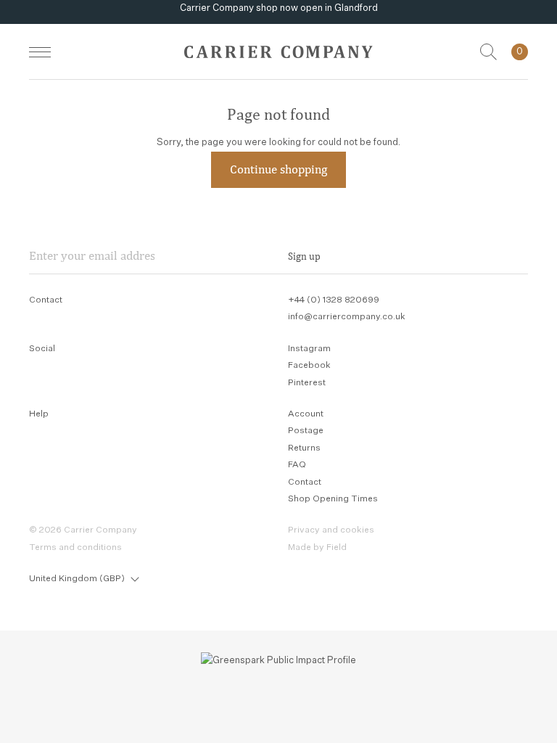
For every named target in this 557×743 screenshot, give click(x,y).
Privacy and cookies (331, 530)
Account (305, 414)
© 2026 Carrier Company (83, 530)
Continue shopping (278, 169)
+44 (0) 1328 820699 (333, 300)
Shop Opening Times (333, 499)
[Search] (488, 52)
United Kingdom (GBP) (77, 579)
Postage (305, 431)
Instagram (309, 349)
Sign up (304, 256)
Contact (304, 482)
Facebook (309, 365)
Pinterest (307, 383)
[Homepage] (278, 52)
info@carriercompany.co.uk (346, 317)
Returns (304, 448)
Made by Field (317, 547)
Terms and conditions (75, 547)
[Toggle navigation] (40, 51)
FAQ (297, 465)
